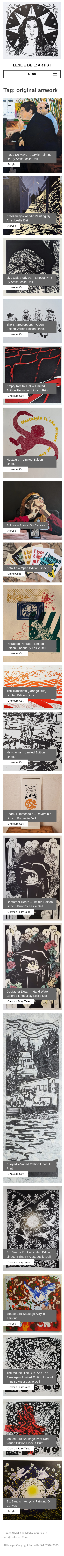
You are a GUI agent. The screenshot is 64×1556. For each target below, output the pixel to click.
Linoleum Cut (16, 287)
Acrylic (12, 164)
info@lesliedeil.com (15, 1537)
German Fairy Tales (19, 911)
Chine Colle (14, 573)
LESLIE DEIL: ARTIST (32, 65)
